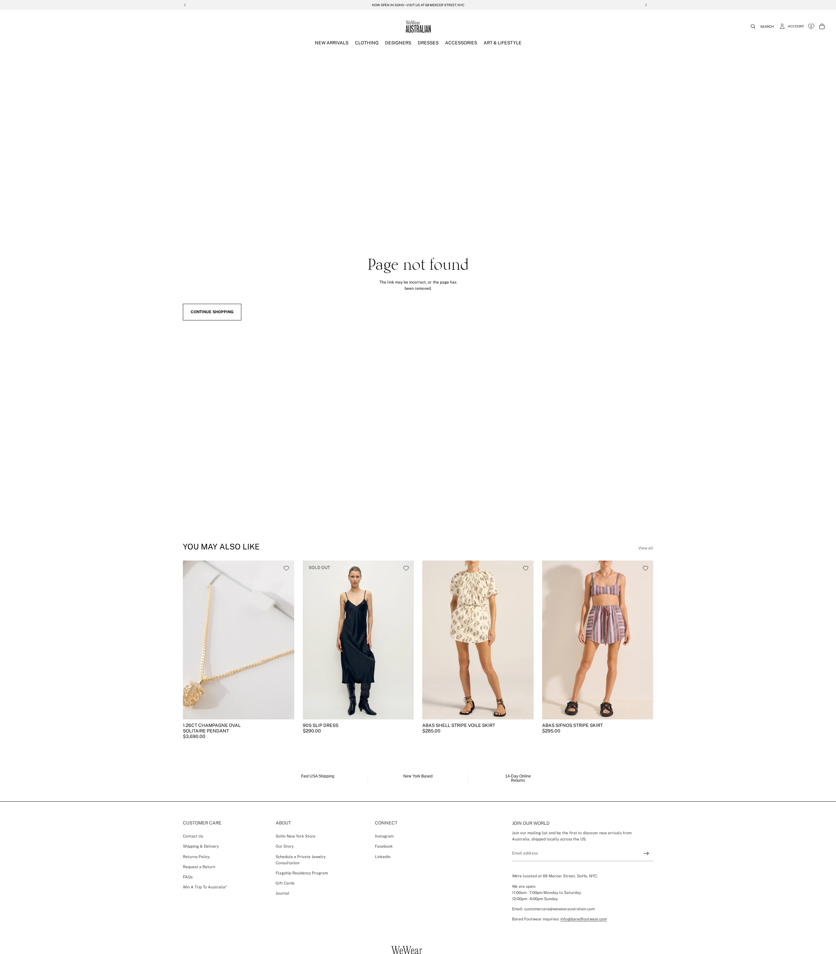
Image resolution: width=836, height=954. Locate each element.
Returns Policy (196, 856)
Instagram (384, 836)
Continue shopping (212, 312)
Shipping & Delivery (201, 846)
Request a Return (199, 866)
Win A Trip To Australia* (205, 887)
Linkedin (383, 856)
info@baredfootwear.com (583, 919)
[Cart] (822, 26)
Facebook (384, 846)
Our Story (285, 846)
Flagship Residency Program (302, 873)
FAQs (188, 877)
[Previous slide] (192, 640)
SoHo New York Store (295, 836)
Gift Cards (285, 883)
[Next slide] (284, 640)
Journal (282, 893)
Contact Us (193, 836)
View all (645, 548)
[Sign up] (646, 853)
